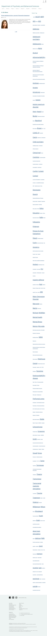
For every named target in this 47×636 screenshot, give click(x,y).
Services (17, 8)
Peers (36, 382)
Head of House (35, 257)
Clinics (42, 152)
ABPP (42, 17)
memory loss (35, 557)
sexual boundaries (38, 582)
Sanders (43, 422)
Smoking (38, 439)
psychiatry (34, 574)
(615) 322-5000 (22, 615)
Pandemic (34, 371)
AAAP (34, 17)
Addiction (36, 29)
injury (42, 549)
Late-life (34, 292)
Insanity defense (38, 280)
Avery (35, 112)
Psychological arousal (40, 402)
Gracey (34, 254)
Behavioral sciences (41, 116)
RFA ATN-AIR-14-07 (37, 408)
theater (39, 586)
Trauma (39, 493)
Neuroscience (35, 359)
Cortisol (35, 176)
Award (39, 112)
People (12, 8)
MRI (41, 292)
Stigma (43, 449)
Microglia (41, 326)
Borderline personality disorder (38, 124)
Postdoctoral (39, 394)
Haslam (39, 254)
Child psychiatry (38, 142)
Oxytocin (38, 367)
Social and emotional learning (38, 442)
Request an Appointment (12, 617)
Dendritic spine (37, 185)
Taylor (42, 461)
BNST (43, 111)
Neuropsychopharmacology (37, 355)
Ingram (43, 272)
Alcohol (35, 53)
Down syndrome (35, 204)
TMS (39, 461)
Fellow (44, 217)
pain (40, 568)
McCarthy (39, 308)
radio (40, 578)
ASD (39, 21)
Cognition (36, 157)
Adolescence (42, 32)
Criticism (34, 182)
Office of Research (21, 603)
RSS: (15, 31)
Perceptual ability (40, 382)
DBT (33, 185)
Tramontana (37, 479)
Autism (38, 100)
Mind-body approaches (37, 330)
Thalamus (34, 474)
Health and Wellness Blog (22, 597)
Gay (44, 242)
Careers (10, 618)
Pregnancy (34, 402)
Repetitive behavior (39, 412)
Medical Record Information (12, 615)
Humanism (34, 269)
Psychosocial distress (40, 405)
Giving (20, 604)
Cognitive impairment (36, 161)
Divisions (7, 8)
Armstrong (36, 92)
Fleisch (35, 238)
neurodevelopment (36, 560)
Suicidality (34, 461)
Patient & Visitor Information (12, 616)
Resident (37, 415)
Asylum (34, 100)
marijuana (34, 554)
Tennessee (40, 465)
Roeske (36, 422)
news (43, 563)
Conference (39, 167)
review (34, 582)
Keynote (34, 288)
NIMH (41, 337)
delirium (38, 538)
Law (36, 292)
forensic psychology (36, 542)
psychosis (36, 579)
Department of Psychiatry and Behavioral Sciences (20, 6)
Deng (41, 185)
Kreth (42, 288)
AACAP (37, 17)
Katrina (44, 284)
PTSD (43, 367)
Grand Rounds (34, 8)
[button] (4, 9)
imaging (39, 549)
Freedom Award (40, 238)
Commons (40, 164)
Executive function (36, 217)
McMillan (42, 313)
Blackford (38, 121)
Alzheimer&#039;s (39, 57)
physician (34, 571)
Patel (33, 382)
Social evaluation (36, 446)
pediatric (43, 568)
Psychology (35, 405)
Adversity (34, 48)
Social (42, 439)
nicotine (35, 568)
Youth (41, 516)
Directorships (35, 201)
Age (37, 48)
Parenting (39, 371)
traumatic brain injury (36, 590)
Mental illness (37, 322)
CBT (43, 128)
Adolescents (37, 44)
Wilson (43, 507)
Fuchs (35, 243)
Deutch (35, 194)
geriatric (37, 546)
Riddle (42, 419)
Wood (34, 511)
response (43, 578)
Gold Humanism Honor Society (38, 250)
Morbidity (42, 330)
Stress (40, 453)
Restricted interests (36, 419)
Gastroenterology (40, 242)
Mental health (37, 317)
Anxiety (35, 88)
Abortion (38, 25)
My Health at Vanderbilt (12, 614)
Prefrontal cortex (38, 399)
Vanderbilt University (11, 607)
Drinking (40, 204)
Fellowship (36, 222)
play (37, 571)
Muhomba (38, 333)
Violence (35, 502)
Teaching (34, 465)
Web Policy (20, 607)
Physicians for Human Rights (38, 391)
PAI (40, 367)
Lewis (39, 292)
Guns (36, 254)
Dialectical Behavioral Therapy (38, 198)
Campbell (41, 133)
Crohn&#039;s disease (40, 182)
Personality (35, 385)
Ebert (38, 208)
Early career (35, 208)
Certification (43, 137)
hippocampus (35, 549)
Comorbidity (35, 167)
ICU (42, 269)
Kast (40, 284)
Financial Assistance (11, 609)
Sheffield (42, 435)
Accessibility (43, 25)
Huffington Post (41, 264)
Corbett (41, 171)
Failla (41, 217)
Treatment (36, 498)
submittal (43, 582)
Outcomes (34, 367)
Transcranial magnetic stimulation (37, 486)
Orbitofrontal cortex (41, 363)
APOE (37, 21)
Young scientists (35, 516)
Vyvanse (40, 502)
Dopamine (43, 201)
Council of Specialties (36, 179)
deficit (34, 538)
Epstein (41, 213)
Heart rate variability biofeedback (38, 260)
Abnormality (35, 25)
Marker (41, 303)
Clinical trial (37, 153)
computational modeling (37, 527)
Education (27, 8)
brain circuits (42, 520)
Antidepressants (42, 83)
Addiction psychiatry (36, 32)
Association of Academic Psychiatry (39, 95)
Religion (34, 412)
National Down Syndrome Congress (39, 344)
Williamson (36, 507)
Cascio (35, 137)
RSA (42, 408)
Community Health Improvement (23, 608)
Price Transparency (11, 619)
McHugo (35, 313)
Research (22, 8)
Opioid (35, 363)
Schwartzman (35, 431)
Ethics (44, 213)
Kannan (37, 284)
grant (41, 546)
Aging (40, 48)
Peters (38, 385)
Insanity (34, 275)
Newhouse (41, 359)
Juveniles (34, 284)
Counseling (42, 179)
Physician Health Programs (37, 388)
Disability (39, 201)
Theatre (39, 474)
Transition (34, 493)
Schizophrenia (37, 427)
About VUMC (10, 603)
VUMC (41, 498)
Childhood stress (36, 145)
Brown (39, 128)
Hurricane (38, 269)
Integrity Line (20, 609)
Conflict (35, 171)
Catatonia (39, 137)
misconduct (39, 557)
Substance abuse (39, 456)
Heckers (35, 264)
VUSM (44, 498)
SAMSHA (39, 422)
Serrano (38, 435)
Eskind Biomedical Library (12, 608)
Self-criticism (35, 435)
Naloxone (34, 340)
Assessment (42, 92)
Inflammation (39, 272)
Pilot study (34, 394)
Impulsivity (34, 272)
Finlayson (36, 226)
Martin (35, 308)
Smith (35, 439)
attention (34, 520)
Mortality (34, 333)
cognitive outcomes (36, 524)
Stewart (40, 449)
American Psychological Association (39, 79)
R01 (33, 408)
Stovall (35, 453)
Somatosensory (35, 449)
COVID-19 (36, 133)
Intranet (39, 8)
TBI (37, 461)
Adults (42, 44)
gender (34, 546)
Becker (35, 116)
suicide (35, 586)
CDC (44, 128)
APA (34, 21)
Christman (41, 145)
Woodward (39, 511)
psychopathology (40, 574)
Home (3, 8)
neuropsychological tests (37, 563)
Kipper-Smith (38, 288)
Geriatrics (36, 247)
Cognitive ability (42, 157)
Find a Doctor (11, 604)
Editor (42, 208)
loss (44, 549)
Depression (36, 190)
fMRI (43, 538)
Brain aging (35, 128)
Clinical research (35, 148)
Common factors (35, 164)
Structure (34, 456)
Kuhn (44, 288)
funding (41, 542)
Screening (41, 431)
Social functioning (42, 446)
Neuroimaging (35, 351)
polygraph (40, 571)
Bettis (34, 120)
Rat (43, 408)
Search (43, 2)
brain (38, 520)
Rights (34, 422)
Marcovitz (36, 304)
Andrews (36, 83)
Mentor (35, 326)
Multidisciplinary (35, 337)
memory (39, 554)
